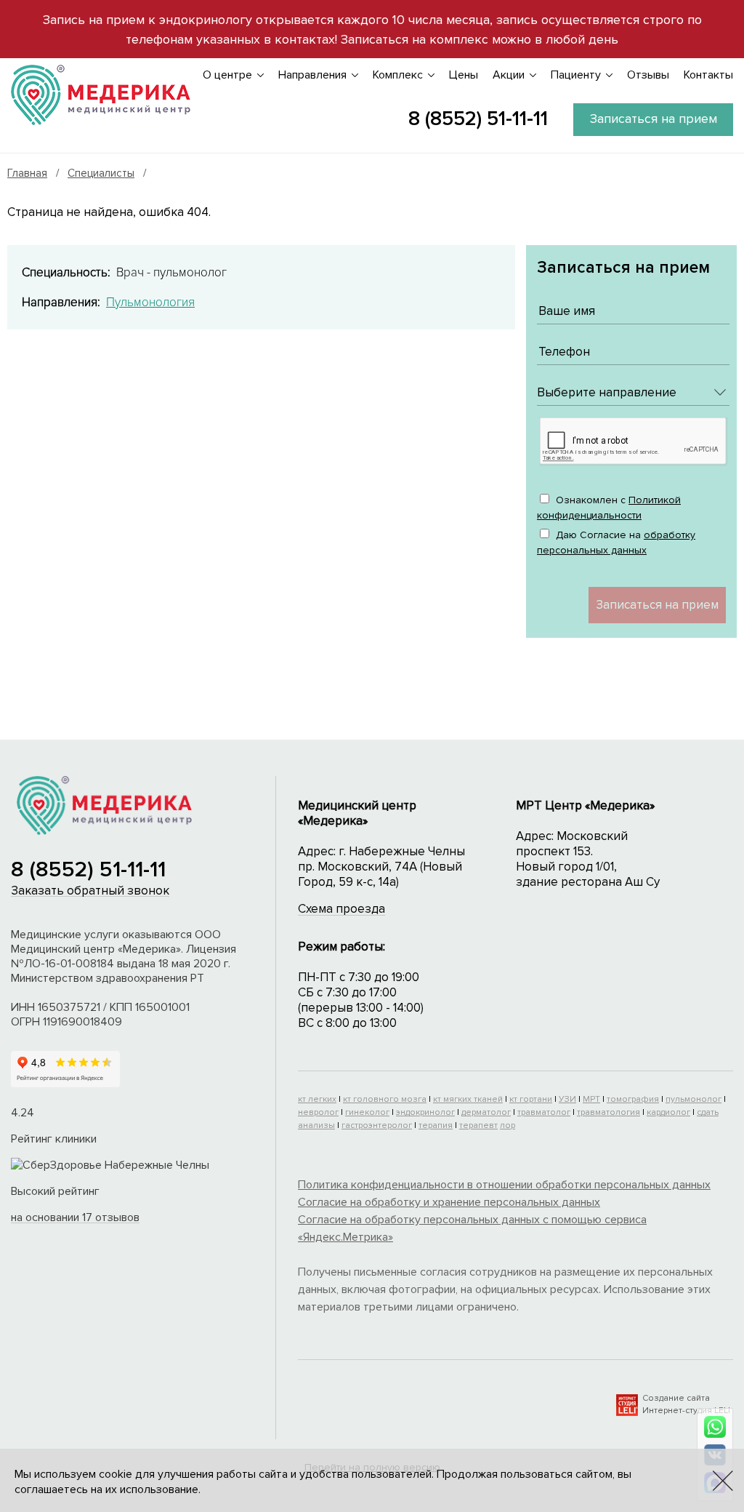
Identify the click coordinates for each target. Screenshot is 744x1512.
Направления (312, 75)
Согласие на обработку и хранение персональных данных (449, 1202)
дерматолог (486, 1112)
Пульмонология (150, 302)
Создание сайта (676, 1398)
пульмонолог (693, 1099)
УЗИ (567, 1099)
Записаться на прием (653, 119)
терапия (435, 1125)
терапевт (478, 1125)
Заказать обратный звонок (90, 890)
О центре (227, 75)
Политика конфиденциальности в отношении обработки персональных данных (504, 1184)
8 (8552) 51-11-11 (478, 118)
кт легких (317, 1099)
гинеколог (367, 1112)
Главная (27, 173)
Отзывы (648, 75)
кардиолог (668, 1112)
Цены (463, 75)
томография (633, 1099)
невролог (318, 1112)
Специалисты (101, 173)
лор (507, 1125)
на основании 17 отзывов (75, 1217)
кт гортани (530, 1099)
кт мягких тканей (468, 1099)
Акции (509, 75)
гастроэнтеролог (376, 1125)
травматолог (543, 1112)
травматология (608, 1112)
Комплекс (398, 75)
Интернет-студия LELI (686, 1410)
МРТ (591, 1099)
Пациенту (576, 75)
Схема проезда (341, 908)
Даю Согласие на (616, 542)
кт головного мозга (384, 1099)
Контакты (708, 75)
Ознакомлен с (609, 507)
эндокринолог (425, 1112)
